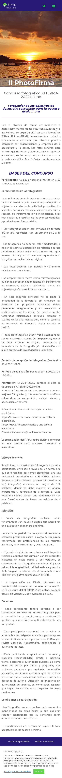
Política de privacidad (18, 741)
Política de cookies (44, 741)
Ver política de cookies (42, 765)
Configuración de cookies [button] (17, 771)
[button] (53, 6)
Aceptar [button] (39, 771)
